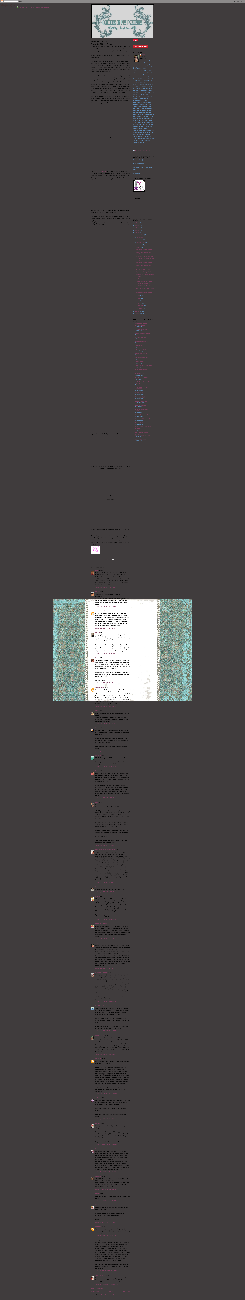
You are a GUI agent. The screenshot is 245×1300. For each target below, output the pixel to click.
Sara (96, 770)
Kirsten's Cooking (101, 972)
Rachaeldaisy (99, 1035)
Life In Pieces (139, 361)
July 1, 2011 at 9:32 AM (105, 706)
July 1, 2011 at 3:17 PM (105, 938)
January (140, 308)
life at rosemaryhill (141, 357)
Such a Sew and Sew (142, 415)
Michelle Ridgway (101, 923)
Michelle (98, 1176)
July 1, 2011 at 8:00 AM (106, 628)
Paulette (98, 755)
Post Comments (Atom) (109, 1294)
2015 (137, 223)
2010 (137, 311)
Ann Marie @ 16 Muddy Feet (105, 849)
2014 (137, 225)
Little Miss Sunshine (100, 171)
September (141, 242)
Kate (96, 728)
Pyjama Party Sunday (143, 269)
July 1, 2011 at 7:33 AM (105, 606)
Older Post (126, 1291)
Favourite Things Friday (105, 560)
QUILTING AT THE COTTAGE (141, 388)
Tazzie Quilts (139, 423)
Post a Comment (97, 1288)
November (140, 237)
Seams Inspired (140, 405)
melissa (97, 1098)
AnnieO (97, 1123)
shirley (97, 1193)
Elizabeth (98, 1205)
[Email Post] (112, 559)
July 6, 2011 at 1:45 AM (105, 1235)
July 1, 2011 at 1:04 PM (105, 766)
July (138, 247)
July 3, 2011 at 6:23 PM (106, 1171)
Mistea (97, 591)
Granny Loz (139, 345)
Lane (96, 570)
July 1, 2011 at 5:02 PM (105, 968)
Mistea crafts (139, 373)
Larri (123, 223)
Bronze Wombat (140, 337)
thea (96, 802)
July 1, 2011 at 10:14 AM (105, 723)
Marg (97, 943)
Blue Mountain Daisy (142, 333)
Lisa (96, 1148)
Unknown (98, 1058)
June (138, 295)
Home (111, 1291)
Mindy (97, 632)
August (139, 245)
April (138, 300)
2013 (137, 227)
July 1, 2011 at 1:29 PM (105, 892)
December (140, 235)
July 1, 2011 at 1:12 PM (105, 845)
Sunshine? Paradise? (142, 419)
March (139, 303)
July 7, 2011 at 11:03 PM (106, 1271)
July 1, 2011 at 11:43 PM (105, 1119)
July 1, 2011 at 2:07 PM (105, 919)
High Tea (139, 279)
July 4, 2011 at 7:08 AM (106, 1200)
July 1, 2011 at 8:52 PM (105, 1054)
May (138, 298)
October (140, 240)
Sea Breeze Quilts (141, 401)
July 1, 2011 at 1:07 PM (105, 798)
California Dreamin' (141, 341)
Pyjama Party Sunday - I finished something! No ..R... (145, 258)
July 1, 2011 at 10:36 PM (106, 1093)
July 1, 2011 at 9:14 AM (105, 653)
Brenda (97, 887)
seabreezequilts (100, 611)
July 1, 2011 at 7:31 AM (105, 587)
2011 (137, 232)
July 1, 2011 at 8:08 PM (105, 1001)
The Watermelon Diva (142, 435)
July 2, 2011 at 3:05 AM (106, 1144)
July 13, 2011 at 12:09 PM (106, 1284)
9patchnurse (99, 687)
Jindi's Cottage (140, 349)
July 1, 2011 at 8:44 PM (105, 1031)
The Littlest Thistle (141, 432)
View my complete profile (143, 145)
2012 (137, 230)
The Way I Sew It (140, 439)
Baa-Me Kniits (100, 1005)
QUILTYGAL (139, 393)
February (140, 305)
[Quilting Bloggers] (142, 150)
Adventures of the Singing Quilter (141, 324)
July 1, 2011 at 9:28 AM (105, 683)
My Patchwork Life (141, 377)
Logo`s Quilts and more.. (144, 365)
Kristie (97, 896)
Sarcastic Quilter (141, 397)
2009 (137, 313)
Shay (143, 54)
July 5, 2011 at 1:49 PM (105, 1222)
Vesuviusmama (100, 1275)
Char (97, 710)
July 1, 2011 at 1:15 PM (105, 882)
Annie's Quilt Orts (141, 329)
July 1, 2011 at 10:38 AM (106, 751)
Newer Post (95, 1291)
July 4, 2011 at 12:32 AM (106, 1189)
